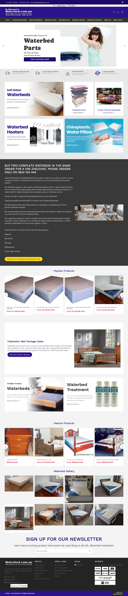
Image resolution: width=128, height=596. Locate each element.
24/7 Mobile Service (61, 568)
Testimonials (39, 568)
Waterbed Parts (64, 20)
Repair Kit (107, 20)
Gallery (37, 576)
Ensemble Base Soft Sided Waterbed (18, 307)
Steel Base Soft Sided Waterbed (76, 307)
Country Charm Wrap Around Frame (78, 459)
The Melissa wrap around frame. (107, 459)
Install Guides (39, 565)
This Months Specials (42, 579)
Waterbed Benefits (41, 570)
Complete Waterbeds (19, 20)
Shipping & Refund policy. (63, 570)
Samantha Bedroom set (14, 459)
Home (8, 20)
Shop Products (78, 113)
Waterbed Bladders (36, 20)
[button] (114, 12)
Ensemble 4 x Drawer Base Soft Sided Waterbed (48, 308)
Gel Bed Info (39, 573)
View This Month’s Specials (20, 355)
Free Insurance (60, 565)
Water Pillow (117, 20)
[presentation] (3, 45)
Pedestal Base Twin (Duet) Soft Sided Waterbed (108, 308)
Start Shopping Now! (40, 59)
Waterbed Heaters (78, 20)
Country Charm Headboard (45, 459)
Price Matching (60, 573)
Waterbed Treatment (94, 20)
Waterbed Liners (51, 20)
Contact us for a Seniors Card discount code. (24, 259)
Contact (57, 576)
